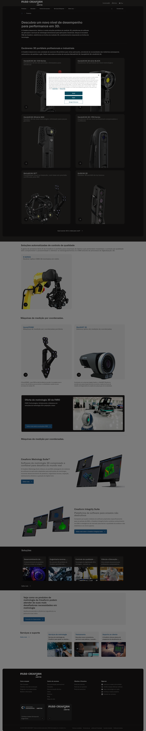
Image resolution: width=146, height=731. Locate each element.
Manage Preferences (73, 102)
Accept (73, 93)
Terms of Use (62, 88)
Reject (73, 97)
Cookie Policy (55, 88)
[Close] (99, 75)
